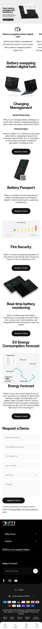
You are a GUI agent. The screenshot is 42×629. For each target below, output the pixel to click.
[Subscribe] (35, 571)
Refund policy (5, 618)
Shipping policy (27, 618)
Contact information (36, 618)
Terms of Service (31, 509)
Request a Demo (8, 19)
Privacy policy (12, 618)
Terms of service (19, 618)
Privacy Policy (15, 509)
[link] (17, 29)
